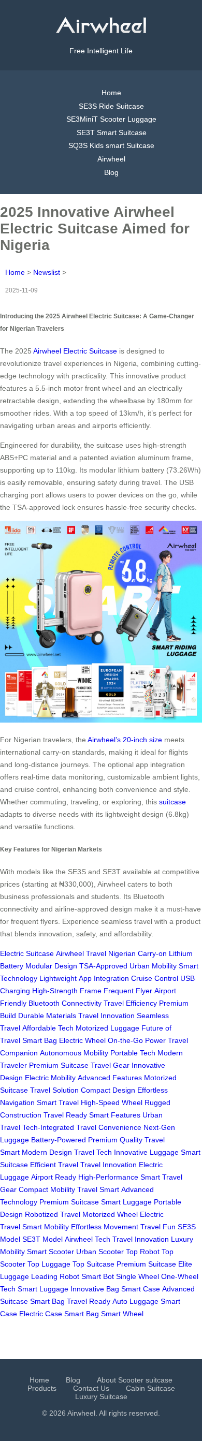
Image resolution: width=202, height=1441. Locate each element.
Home (111, 93)
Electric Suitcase (27, 953)
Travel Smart (98, 1189)
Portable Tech (132, 1053)
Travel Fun (158, 1227)
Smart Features (114, 1115)
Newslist (46, 272)
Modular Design (51, 966)
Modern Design (47, 1152)
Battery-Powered (58, 1140)
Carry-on (152, 953)
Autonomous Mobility (74, 1053)
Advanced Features (110, 1078)
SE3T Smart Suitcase (112, 132)
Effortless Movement (104, 1227)
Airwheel (111, 159)
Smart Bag (39, 1040)
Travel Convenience (108, 1127)
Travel (96, 953)
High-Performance (108, 1177)
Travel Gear (110, 1065)
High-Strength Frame (67, 991)
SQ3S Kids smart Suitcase (111, 145)
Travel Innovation (106, 1015)
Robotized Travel (52, 1214)
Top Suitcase (93, 1264)
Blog (111, 172)
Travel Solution (54, 1090)
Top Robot (143, 1251)
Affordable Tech (48, 1028)
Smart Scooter (50, 1251)
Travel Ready (65, 1115)
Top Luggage (48, 1264)
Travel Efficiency (130, 1003)
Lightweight (58, 978)
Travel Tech (93, 1152)
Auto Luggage (135, 1301)
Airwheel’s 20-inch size (125, 740)
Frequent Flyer (128, 991)
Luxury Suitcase (101, 1396)
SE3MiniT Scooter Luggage (111, 119)
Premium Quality (115, 1140)
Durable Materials (47, 1015)
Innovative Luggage (146, 1152)
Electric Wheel (82, 1040)
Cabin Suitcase (150, 1388)
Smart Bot (97, 1276)
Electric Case (40, 1314)
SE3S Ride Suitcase (111, 106)
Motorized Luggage (107, 1028)
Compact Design (108, 1090)
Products (41, 1388)
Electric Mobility (50, 1078)
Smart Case (140, 1289)
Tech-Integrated (48, 1127)
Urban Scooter (100, 1251)
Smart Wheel (122, 1314)
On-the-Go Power (137, 1040)
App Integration (104, 978)
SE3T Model (42, 1239)
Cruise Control (154, 978)
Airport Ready (53, 1177)
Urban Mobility (153, 966)
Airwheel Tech (87, 1239)
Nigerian (122, 953)
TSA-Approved (103, 966)
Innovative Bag (94, 1289)
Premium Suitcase (59, 1065)
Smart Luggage (126, 1202)
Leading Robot (55, 1276)
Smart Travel (58, 1102)
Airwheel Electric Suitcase (75, 351)
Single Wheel (137, 1276)
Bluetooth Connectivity (65, 1003)
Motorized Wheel (110, 1214)
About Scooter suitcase (134, 1380)
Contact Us (91, 1388)
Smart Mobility (45, 1227)
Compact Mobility (47, 1189)
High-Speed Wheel (111, 1102)
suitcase (172, 802)
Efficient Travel (54, 1164)
